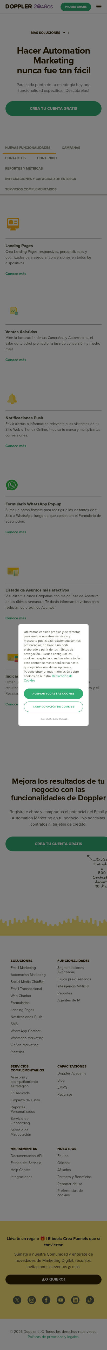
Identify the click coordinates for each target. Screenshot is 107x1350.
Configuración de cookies (53, 706)
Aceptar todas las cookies (53, 693)
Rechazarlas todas (54, 719)
